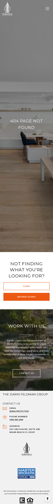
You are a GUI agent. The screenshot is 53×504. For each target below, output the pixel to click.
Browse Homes (26, 297)
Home (26, 286)
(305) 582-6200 (16, 419)
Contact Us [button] (26, 373)
